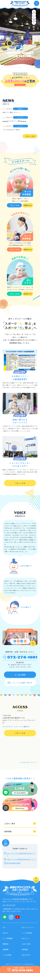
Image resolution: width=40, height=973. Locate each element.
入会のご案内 (26, 944)
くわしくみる (30, 136)
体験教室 (5, 944)
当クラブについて (27, 927)
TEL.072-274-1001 (9, 905)
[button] (2, 81)
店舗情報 (5, 949)
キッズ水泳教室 (27, 933)
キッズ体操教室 (8, 938)
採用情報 (25, 949)
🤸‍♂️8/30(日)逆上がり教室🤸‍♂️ (12, 129)
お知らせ (20, 109)
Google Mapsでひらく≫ (28, 762)
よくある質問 (19, 675)
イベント (20, 117)
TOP (4, 927)
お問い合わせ (26, 955)
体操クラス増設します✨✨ (11, 112)
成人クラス (25, 938)
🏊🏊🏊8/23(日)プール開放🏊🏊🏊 (14, 121)
